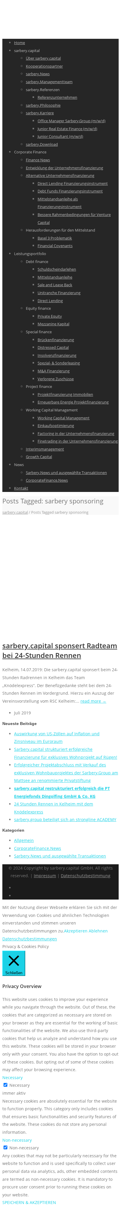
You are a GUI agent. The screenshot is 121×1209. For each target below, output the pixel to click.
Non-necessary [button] (17, 1140)
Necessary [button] (12, 1077)
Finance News (38, 160)
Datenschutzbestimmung (85, 875)
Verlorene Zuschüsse (56, 378)
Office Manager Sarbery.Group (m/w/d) (71, 120)
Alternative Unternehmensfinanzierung (60, 175)
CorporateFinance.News (47, 480)
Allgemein (24, 840)
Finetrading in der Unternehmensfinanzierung (78, 441)
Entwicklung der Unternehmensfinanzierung (64, 167)
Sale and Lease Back (55, 284)
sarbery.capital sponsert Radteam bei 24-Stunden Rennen (59, 650)
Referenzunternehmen (57, 97)
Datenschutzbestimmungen (29, 939)
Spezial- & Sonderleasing (59, 363)
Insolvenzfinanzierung (57, 355)
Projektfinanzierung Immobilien (65, 394)
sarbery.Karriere (40, 112)
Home (19, 42)
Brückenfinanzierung (56, 339)
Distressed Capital (53, 347)
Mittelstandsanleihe (55, 277)
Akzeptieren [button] (76, 931)
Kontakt (21, 488)
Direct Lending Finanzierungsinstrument (73, 183)
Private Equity (50, 316)
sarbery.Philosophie (43, 105)
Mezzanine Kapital (53, 323)
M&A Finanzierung (54, 371)
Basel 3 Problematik (55, 238)
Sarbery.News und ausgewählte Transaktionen (66, 472)
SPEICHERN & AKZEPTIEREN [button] (29, 1202)
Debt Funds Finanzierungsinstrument (70, 191)
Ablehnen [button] (98, 931)
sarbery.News (38, 73)
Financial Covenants (55, 245)
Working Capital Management (64, 418)
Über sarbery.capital (43, 58)
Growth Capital (39, 456)
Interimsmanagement (45, 449)
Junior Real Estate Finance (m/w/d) (67, 128)
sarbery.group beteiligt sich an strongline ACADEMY (65, 819)
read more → (93, 701)
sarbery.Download (42, 144)
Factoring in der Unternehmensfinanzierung (76, 433)
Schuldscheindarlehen (57, 269)
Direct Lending (50, 300)
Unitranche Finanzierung (59, 292)
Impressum (45, 875)
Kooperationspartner (44, 66)
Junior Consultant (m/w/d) (60, 136)
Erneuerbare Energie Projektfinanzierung (73, 402)
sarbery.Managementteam (49, 81)
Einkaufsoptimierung (56, 425)
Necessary (19, 1085)
